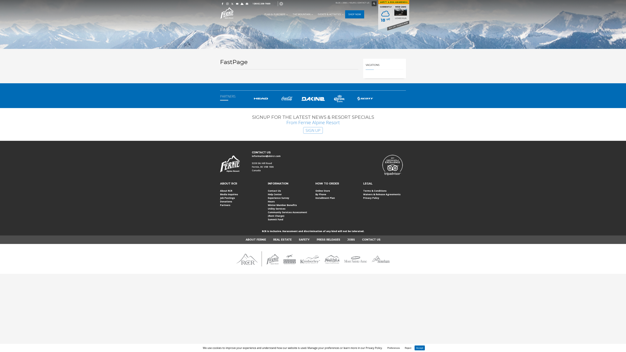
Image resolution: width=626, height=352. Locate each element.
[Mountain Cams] (247, 3)
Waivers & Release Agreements (382, 194)
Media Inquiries (229, 194)
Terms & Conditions (375, 190)
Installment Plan (325, 197)
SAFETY (304, 239)
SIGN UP (313, 130)
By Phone (320, 194)
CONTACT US (363, 3)
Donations (226, 201)
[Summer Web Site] (281, 3)
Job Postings (227, 197)
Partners (225, 205)
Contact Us (274, 190)
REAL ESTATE (282, 239)
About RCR (226, 190)
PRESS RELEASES (328, 239)
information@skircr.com (266, 156)
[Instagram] (227, 3)
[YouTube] (237, 3)
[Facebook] (222, 3)
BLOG (338, 3)
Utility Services (276, 208)
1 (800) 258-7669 (261, 3)
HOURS (352, 3)
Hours (271, 201)
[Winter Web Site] (275, 3)
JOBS (345, 3)
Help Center (275, 194)
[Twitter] (232, 3)
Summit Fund (275, 219)
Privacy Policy (371, 197)
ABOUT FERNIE (256, 239)
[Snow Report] (242, 3)
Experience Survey (278, 197)
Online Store (322, 190)
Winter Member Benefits (282, 205)
